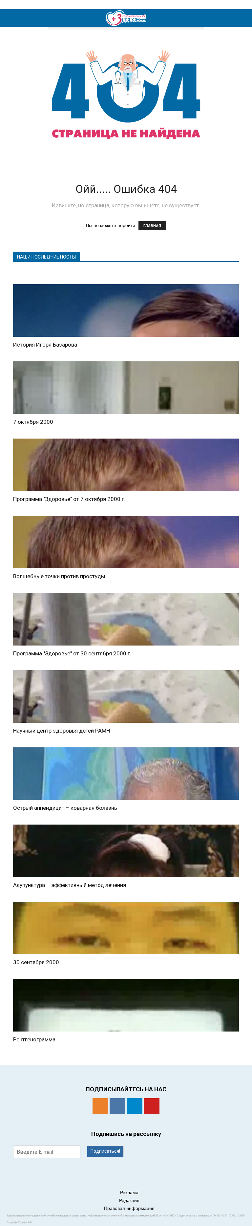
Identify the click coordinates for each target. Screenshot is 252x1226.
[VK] (117, 1106)
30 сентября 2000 (36, 962)
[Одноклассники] (100, 1106)
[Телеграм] (134, 1106)
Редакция (129, 1200)
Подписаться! (105, 1151)
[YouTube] (151, 1106)
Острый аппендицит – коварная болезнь (65, 808)
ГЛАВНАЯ (152, 226)
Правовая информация (129, 1208)
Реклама (129, 1192)
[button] (243, 18)
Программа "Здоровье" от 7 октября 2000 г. (69, 499)
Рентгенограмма (34, 1039)
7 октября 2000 (33, 422)
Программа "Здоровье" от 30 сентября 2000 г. (72, 653)
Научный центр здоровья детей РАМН (61, 730)
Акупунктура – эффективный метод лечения (69, 885)
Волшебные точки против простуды (59, 576)
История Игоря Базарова (45, 344)
